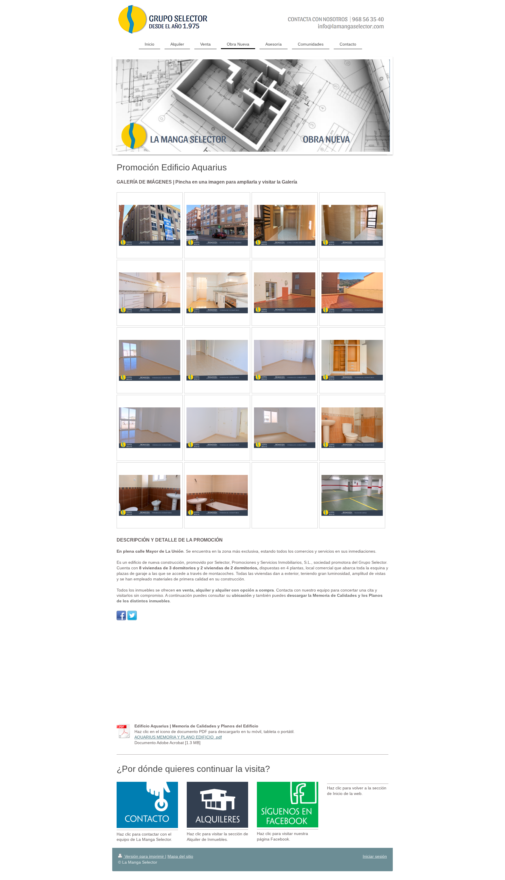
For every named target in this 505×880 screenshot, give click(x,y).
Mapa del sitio (180, 856)
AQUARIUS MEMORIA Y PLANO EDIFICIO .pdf (178, 737)
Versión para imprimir (144, 856)
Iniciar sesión (375, 856)
